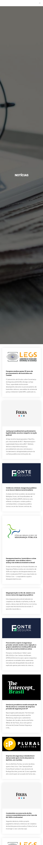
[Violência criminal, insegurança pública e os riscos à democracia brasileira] (21, 473)
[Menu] (39, 3)
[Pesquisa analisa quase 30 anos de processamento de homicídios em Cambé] (21, 357)
